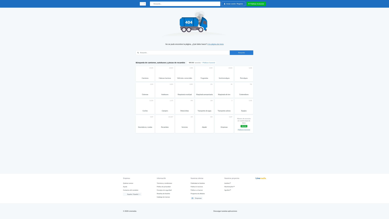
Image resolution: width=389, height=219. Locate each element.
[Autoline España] (130, 4)
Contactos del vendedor (130, 190)
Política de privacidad (163, 186)
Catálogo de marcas (163, 197)
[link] (244, 124)
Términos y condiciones (164, 183)
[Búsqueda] (152, 4)
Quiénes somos (128, 183)
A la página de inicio (215, 44)
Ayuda (125, 186)
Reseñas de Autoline (163, 193)
